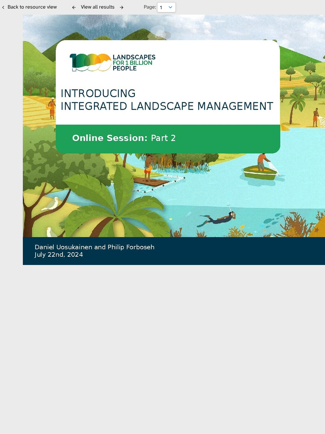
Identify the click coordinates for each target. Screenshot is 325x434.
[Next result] (121, 7)
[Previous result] (74, 7)
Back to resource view (32, 6)
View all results (98, 6)
